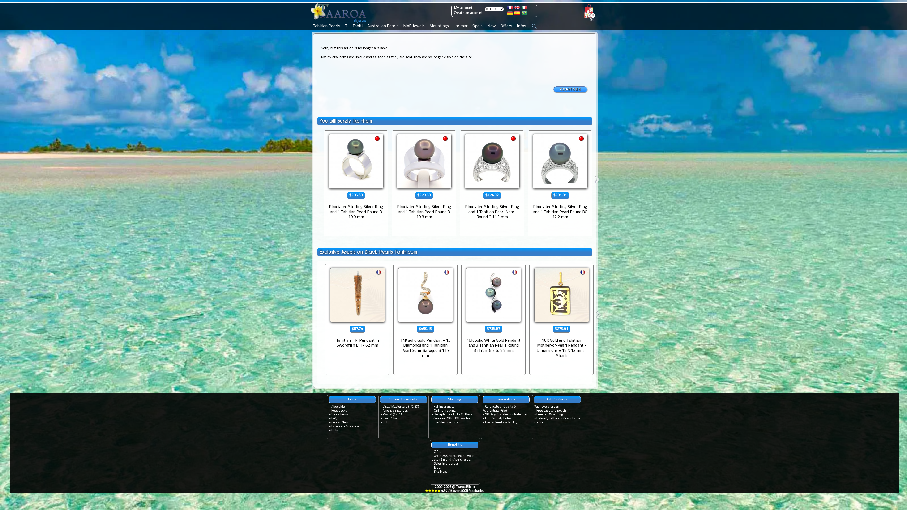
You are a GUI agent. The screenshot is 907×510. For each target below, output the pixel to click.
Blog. (437, 468)
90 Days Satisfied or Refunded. (507, 414)
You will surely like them (345, 120)
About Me (338, 406)
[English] (517, 8)
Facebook (338, 426)
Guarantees (506, 399)
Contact (336, 422)
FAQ (334, 418)
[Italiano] (524, 8)
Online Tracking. (445, 410)
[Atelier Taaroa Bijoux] (339, 23)
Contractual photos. (498, 418)
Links (335, 430)
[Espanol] (517, 14)
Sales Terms (340, 414)
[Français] (510, 8)
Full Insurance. (444, 406)
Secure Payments (403, 399)
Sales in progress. (446, 464)
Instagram (354, 426)
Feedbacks (339, 410)
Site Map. (440, 472)
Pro (345, 422)
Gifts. (437, 452)
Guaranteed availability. (501, 422)
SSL (385, 422)
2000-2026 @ (454, 489)
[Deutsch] (510, 14)
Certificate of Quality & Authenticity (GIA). (499, 408)
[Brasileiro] (524, 14)
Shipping (454, 399)
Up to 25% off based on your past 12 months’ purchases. (453, 458)
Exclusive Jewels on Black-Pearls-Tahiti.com (368, 252)
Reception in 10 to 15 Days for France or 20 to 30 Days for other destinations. (454, 418)
